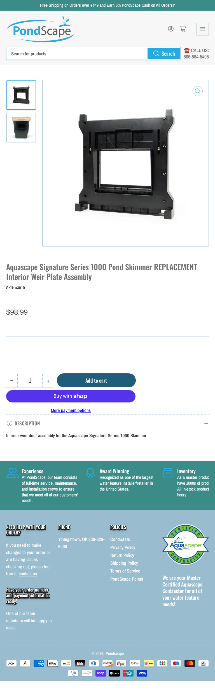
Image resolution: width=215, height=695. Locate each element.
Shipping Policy (124, 563)
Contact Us (120, 539)
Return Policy (122, 555)
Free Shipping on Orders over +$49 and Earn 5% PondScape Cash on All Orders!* (107, 5)
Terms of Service (125, 571)
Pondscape (115, 653)
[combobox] (93, 53)
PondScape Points (126, 579)
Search (168, 53)
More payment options (71, 410)
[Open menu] (203, 29)
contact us (28, 574)
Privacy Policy (122, 547)
